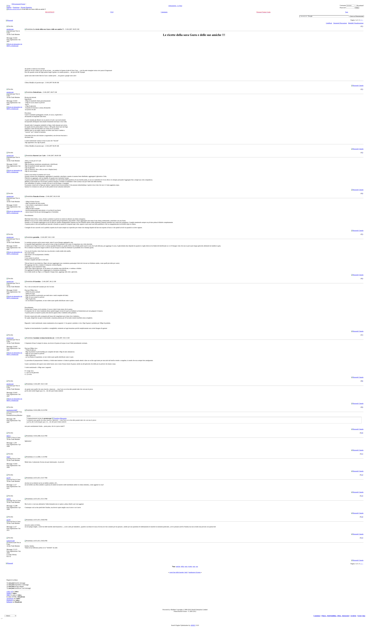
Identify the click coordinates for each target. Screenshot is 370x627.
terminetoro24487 (12, 410)
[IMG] (9, 595)
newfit (8, 478)
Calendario (164, 12)
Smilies (9, 593)
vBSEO (193, 625)
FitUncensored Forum (18, 4)
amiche (178, 566)
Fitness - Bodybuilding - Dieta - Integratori (335, 616)
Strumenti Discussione (340, 23)
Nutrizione (16, 7)
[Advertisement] (42, 52)
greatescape (10, 29)
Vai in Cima (361, 616)
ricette (190, 566)
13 (362, 496)
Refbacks (9, 602)
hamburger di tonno (195, 572)
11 (362, 454)
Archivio (353, 616)
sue (197, 566)
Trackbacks (10, 598)
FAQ (112, 12)
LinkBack (329, 23)
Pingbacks (10, 600)
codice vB (10, 591)
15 (362, 538)
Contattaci (316, 616)
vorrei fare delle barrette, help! (178, 572)
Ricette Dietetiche (26, 7)
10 (362, 433)
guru (186, 566)
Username (343, 5)
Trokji (8, 457)
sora (194, 566)
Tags (346, 12)
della (182, 566)
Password (343, 7)
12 (362, 475)
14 (362, 517)
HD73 (8, 436)
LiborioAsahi (11, 541)
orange (9, 499)
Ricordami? (360, 5)
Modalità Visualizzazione (355, 23)
